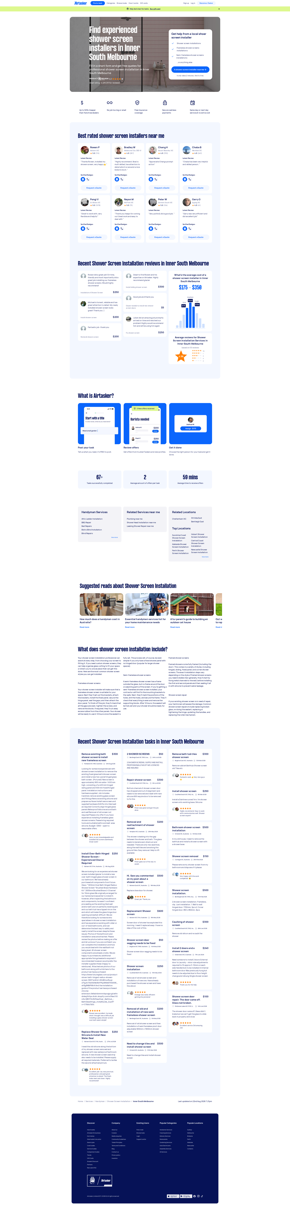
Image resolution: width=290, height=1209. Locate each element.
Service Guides (92, 1149)
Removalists (163, 1139)
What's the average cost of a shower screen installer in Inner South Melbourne (190, 278)
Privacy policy (116, 1155)
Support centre (141, 1139)
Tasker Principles (117, 1142)
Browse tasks (141, 1133)
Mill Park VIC (128, 202)
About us (114, 1130)
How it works (91, 1130)
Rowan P (95, 147)
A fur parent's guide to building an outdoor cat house (189, 621)
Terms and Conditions (118, 1146)
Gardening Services (166, 1142)
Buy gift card (155, 9)
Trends (89, 1155)
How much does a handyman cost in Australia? (100, 621)
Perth (189, 1139)
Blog (113, 1149)
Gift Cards (90, 1158)
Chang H (163, 147)
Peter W (162, 199)
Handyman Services (166, 1130)
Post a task (97, 3)
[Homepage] (80, 3)
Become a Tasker (206, 3)
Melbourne (190, 1133)
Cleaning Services (165, 1133)
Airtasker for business (93, 1133)
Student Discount (92, 1161)
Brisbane (190, 1136)
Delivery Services (165, 1136)
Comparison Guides (93, 1152)
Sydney (189, 1130)
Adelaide (190, 1142)
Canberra (190, 1149)
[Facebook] (194, 1196)
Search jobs (90, 1142)
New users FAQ (91, 1168)
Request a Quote (94, 188)
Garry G (196, 199)
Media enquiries (117, 1136)
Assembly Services (165, 1149)
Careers (114, 1133)
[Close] (219, 9)
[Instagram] (198, 1196)
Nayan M (129, 199)
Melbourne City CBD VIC (132, 150)
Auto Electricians (165, 1146)
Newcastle (190, 1146)
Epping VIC (196, 202)
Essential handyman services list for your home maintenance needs (145, 621)
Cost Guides (91, 1146)
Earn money (90, 1136)
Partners (89, 1165)
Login (138, 1136)
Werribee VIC (197, 150)
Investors (114, 1158)
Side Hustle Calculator (94, 1139)
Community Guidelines (119, 1139)
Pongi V (94, 199)
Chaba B (196, 147)
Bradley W (129, 147)
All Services (163, 1152)
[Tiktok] (202, 1196)
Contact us (115, 1152)
